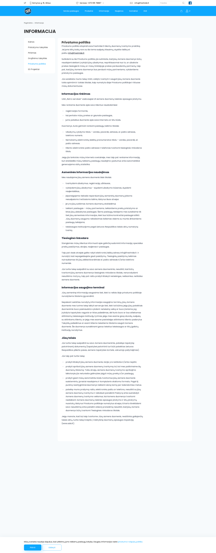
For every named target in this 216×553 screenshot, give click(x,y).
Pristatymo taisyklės (38, 47)
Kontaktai (133, 11)
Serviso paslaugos (71, 11)
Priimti (32, 547)
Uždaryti (51, 547)
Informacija (104, 11)
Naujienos (119, 11)
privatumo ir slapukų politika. (130, 542)
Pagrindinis (28, 23)
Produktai (89, 11)
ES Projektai (33, 69)
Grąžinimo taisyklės (37, 58)
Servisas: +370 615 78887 (90, 3)
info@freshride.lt (142, 3)
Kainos (31, 41)
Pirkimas (32, 52)
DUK (145, 11)
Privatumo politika (37, 63)
